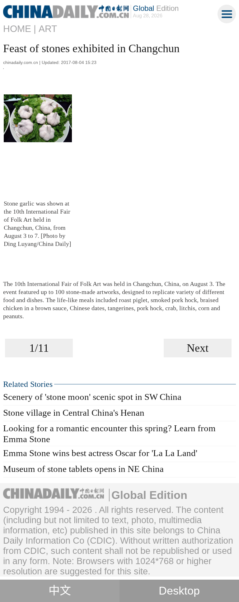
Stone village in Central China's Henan (73, 413)
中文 (60, 591)
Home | (19, 29)
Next (198, 348)
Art (48, 29)
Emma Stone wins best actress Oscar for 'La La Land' (100, 453)
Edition (156, 8)
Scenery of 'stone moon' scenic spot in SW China (92, 397)
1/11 (39, 348)
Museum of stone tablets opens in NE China (83, 469)
